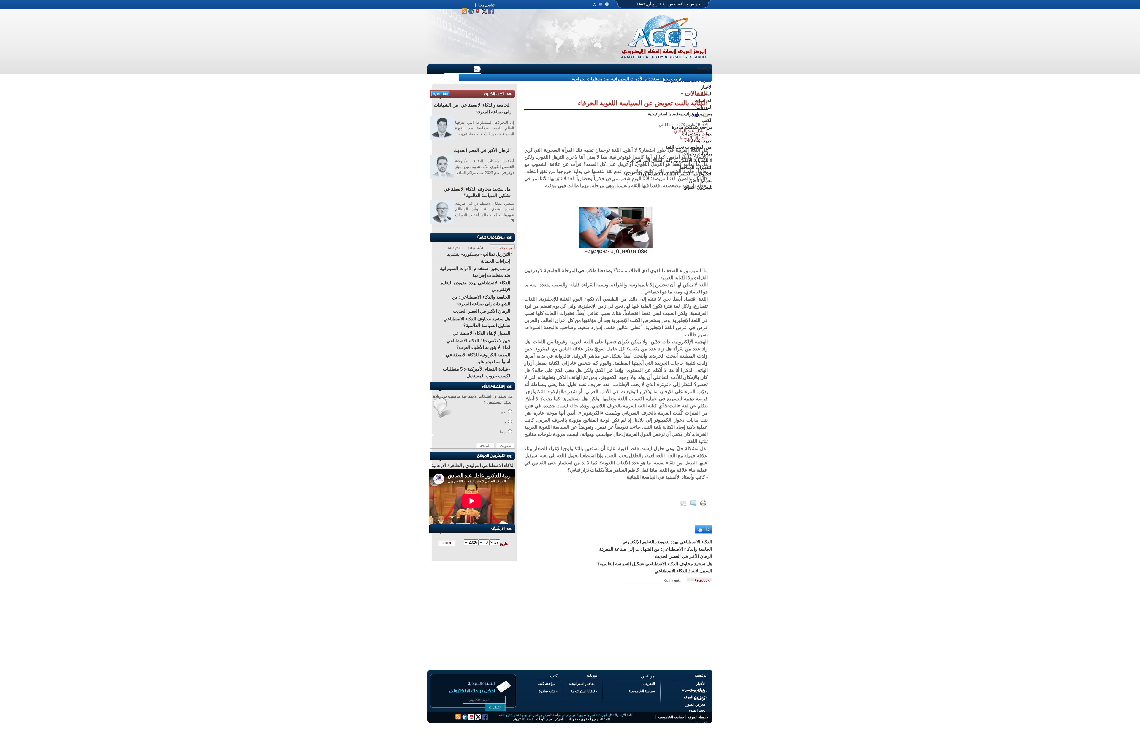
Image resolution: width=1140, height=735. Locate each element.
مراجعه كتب (546, 684)
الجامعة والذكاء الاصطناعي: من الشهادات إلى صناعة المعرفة (472, 108)
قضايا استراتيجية (583, 691)
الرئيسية (704, 66)
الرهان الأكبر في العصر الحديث (482, 150)
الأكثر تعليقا (453, 247)
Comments (673, 579)
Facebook (702, 579)
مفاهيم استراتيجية (582, 684)
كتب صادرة (547, 691)
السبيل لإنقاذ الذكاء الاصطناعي (481, 333)
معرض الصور (695, 704)
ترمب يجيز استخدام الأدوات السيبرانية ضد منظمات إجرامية (626, 78)
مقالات (700, 691)
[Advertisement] (616, 624)
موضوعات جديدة (505, 247)
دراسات (699, 698)
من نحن (705, 73)
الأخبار (700, 684)
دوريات (592, 675)
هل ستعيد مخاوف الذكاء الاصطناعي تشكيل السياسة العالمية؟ (477, 192)
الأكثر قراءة (475, 247)
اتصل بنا (701, 722)
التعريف (649, 684)
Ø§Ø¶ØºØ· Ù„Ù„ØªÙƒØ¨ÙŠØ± (616, 251)
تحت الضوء (697, 710)
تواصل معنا (486, 5)
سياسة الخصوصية (642, 691)
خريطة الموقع (698, 717)
